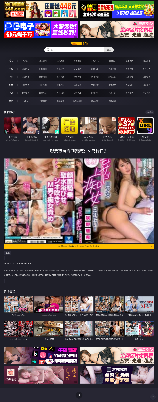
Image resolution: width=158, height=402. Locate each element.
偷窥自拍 (25, 85)
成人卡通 (60, 77)
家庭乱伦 (43, 93)
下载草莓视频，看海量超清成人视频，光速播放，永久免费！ (79, 246)
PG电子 (26, 61)
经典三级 (112, 77)
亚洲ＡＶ (25, 69)
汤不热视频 (77, 101)
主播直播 (129, 69)
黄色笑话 (129, 93)
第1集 (7, 253)
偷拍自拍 (43, 77)
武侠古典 (77, 93)
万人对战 (60, 61)
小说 (11, 93)
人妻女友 (60, 93)
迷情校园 (95, 93)
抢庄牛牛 (146, 61)
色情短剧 (112, 101)
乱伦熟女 (129, 77)
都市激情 (25, 93)
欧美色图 (60, 85)
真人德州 (43, 61)
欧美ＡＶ (60, 69)
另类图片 (146, 85)
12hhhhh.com (79, 44)
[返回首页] (153, 397)
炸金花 (112, 61)
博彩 (11, 60)
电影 (11, 76)
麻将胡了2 (95, 61)
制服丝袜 (95, 77)
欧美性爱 (77, 77)
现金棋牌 (129, 61)
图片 (11, 85)
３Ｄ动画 (77, 69)
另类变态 (146, 77)
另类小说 (112, 93)
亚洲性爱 (25, 77)
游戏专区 (77, 61)
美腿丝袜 (95, 85)
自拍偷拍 (43, 69)
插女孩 (25, 101)
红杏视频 (95, 101)
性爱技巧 (146, 93)
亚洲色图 (43, 85)
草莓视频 (60, 101)
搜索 (109, 49)
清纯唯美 (112, 85)
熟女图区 (129, 85)
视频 (11, 68)
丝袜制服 (112, 69)
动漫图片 (77, 85)
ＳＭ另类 (146, 69)
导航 (11, 101)
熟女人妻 (95, 69)
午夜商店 (43, 101)
